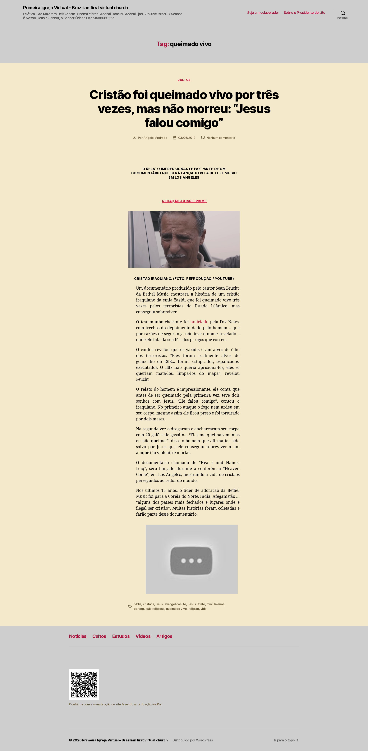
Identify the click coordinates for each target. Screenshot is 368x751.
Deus (159, 604)
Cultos (183, 80)
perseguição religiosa (149, 609)
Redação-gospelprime (184, 201)
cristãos (148, 604)
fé (184, 604)
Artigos (164, 636)
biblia (137, 604)
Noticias (78, 636)
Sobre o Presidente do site (304, 13)
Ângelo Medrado (155, 138)
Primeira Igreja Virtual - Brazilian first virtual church (75, 7)
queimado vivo (176, 609)
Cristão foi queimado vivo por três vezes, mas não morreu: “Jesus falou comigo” (184, 108)
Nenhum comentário (221, 138)
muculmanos (215, 604)
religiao (193, 609)
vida (203, 609)
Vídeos (143, 636)
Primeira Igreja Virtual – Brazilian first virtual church (125, 740)
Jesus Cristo (196, 604)
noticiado (199, 322)
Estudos (121, 636)
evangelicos (173, 604)
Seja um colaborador (263, 13)
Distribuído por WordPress (192, 740)
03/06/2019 (187, 138)
